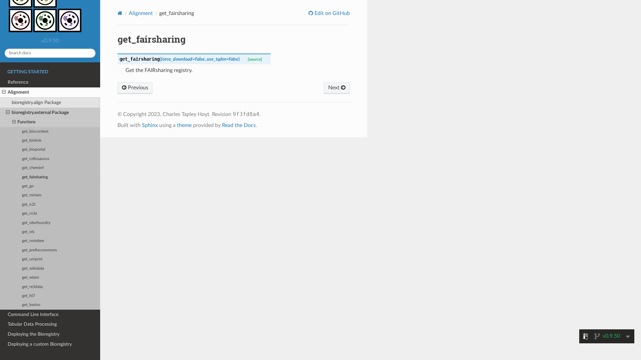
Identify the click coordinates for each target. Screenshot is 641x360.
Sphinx (150, 125)
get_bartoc (31, 305)
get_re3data (32, 287)
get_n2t (28, 204)
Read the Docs (239, 125)
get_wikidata (33, 268)
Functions (26, 122)
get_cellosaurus (35, 159)
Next (334, 87)
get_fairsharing (35, 177)
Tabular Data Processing (32, 324)
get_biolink (31, 140)
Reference (18, 82)
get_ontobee (33, 241)
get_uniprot (32, 259)
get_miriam (31, 195)
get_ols (28, 232)
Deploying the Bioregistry (33, 334)
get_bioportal (33, 149)
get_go (28, 186)
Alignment (18, 92)
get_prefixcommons (39, 250)
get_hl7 (28, 296)
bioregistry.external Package (40, 112)
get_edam (30, 277)
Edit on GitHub (331, 13)
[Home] (120, 13)
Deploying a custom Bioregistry (40, 344)
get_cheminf (33, 168)
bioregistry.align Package (36, 102)
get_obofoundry (36, 223)
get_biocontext (35, 131)
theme (184, 125)
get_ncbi (29, 213)
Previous (137, 87)
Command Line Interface (33, 314)
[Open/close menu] (4, 92)
